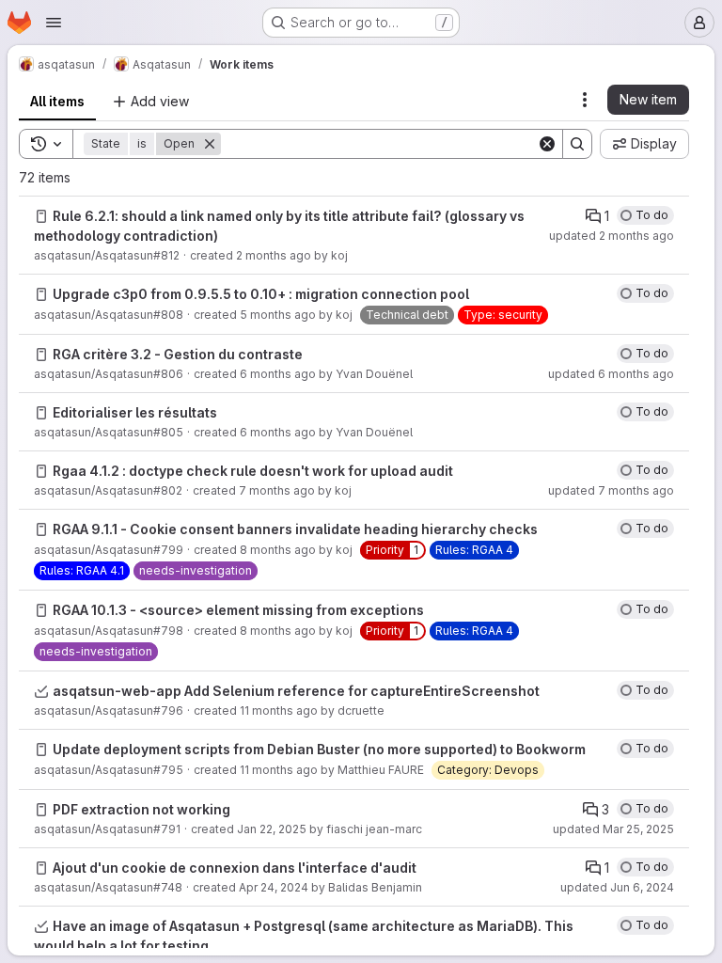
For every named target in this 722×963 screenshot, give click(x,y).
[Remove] (209, 144)
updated (611, 236)
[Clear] (547, 144)
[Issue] (41, 216)
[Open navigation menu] (54, 23)
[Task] (41, 691)
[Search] (577, 144)
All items (57, 101)
